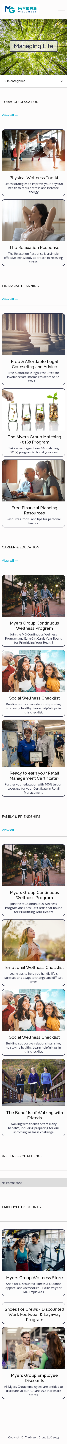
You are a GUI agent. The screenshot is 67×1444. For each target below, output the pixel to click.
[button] (61, 9)
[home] (20, 9)
